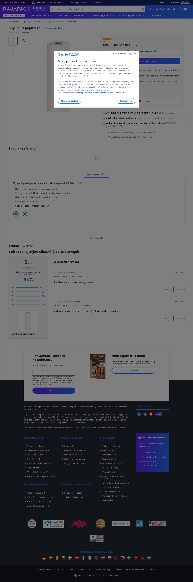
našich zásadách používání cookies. (111, 92)
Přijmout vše (126, 101)
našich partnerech (84, 92)
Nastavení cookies (69, 101)
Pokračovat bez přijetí (123, 53)
